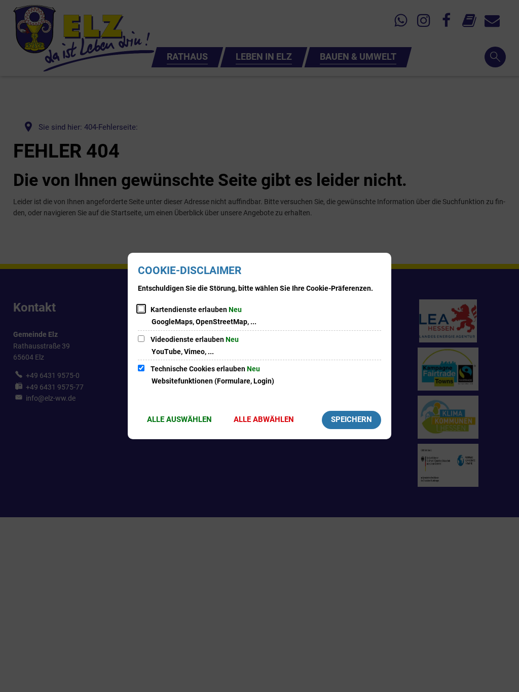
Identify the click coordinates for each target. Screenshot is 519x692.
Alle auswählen (179, 419)
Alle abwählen (264, 419)
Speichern (351, 419)
